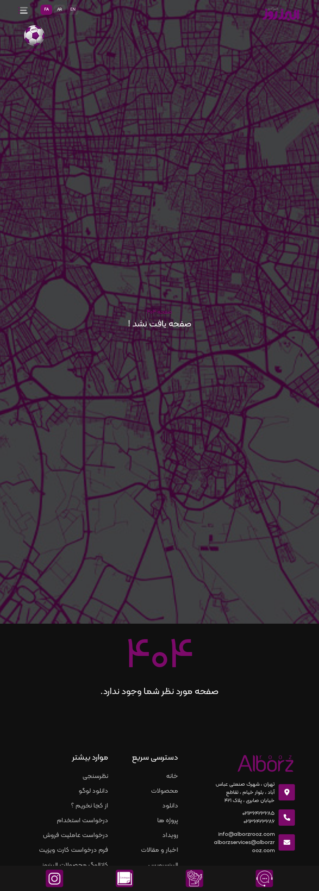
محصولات (164, 791)
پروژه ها (167, 821)
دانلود (170, 806)
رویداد (170, 835)
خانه (172, 776)
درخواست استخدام (82, 821)
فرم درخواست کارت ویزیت (73, 850)
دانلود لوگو (93, 791)
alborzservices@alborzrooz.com (244, 847)
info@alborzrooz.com (246, 834)
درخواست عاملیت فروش (75, 835)
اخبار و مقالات (159, 850)
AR (59, 9)
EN (72, 9)
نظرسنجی (95, 776)
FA (46, 9)
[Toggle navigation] (21, 10)
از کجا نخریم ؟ (89, 806)
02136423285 (258, 813)
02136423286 (259, 822)
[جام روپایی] (34, 36)
